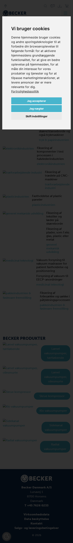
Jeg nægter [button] (36, 108)
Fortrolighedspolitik (25, 91)
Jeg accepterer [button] (36, 100)
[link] (25, 91)
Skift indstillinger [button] (37, 116)
